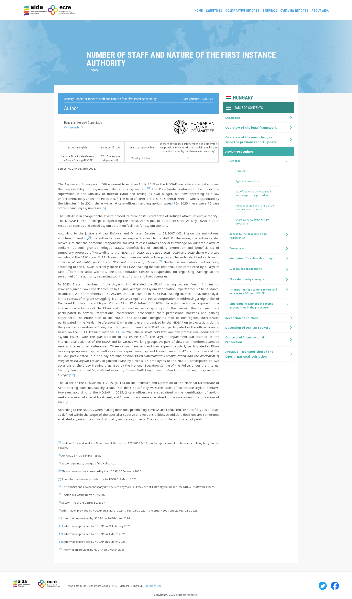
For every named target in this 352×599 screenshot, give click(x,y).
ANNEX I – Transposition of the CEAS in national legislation (249, 353)
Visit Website (71, 127)
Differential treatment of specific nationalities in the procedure (251, 305)
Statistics (232, 118)
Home (199, 11)
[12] (72, 375)
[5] (104, 208)
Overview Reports (294, 11)
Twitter (323, 586)
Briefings (270, 11)
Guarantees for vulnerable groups (251, 258)
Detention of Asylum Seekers (247, 327)
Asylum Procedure (239, 151)
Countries (214, 11)
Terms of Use (154, 586)
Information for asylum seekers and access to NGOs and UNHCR (253, 291)
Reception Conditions (241, 318)
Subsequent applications (245, 269)
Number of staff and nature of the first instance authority (255, 207)
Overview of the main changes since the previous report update (251, 139)
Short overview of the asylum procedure (252, 221)
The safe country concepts (246, 279)
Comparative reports (242, 11)
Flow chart (241, 170)
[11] (117, 332)
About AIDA (320, 11)
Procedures (236, 248)
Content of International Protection (244, 339)
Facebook (335, 586)
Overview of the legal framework (251, 127)
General (234, 160)
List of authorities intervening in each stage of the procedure (253, 193)
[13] (69, 402)
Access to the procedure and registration (248, 236)
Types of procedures (247, 181)
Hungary (243, 98)
